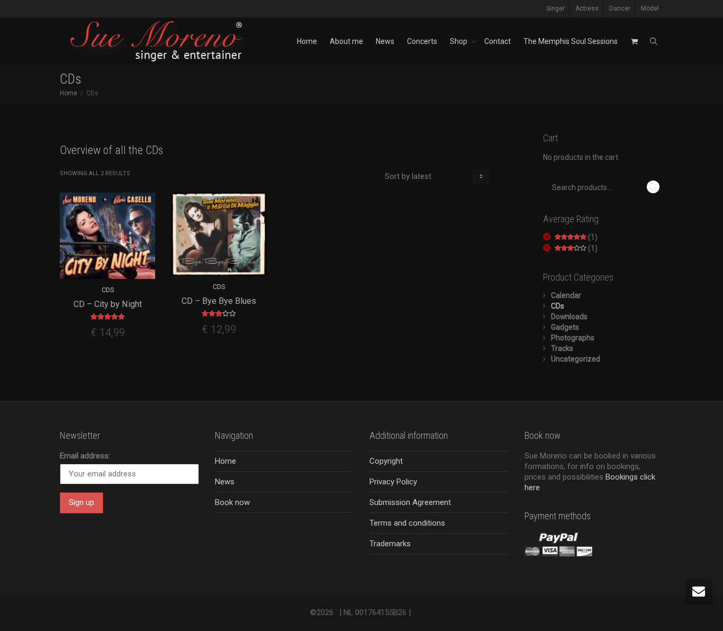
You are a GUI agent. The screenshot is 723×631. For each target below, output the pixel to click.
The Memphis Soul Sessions (570, 41)
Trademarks (390, 543)
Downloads (569, 316)
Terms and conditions (407, 523)
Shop (459, 41)
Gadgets (565, 327)
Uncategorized (575, 359)
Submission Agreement (410, 502)
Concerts (422, 41)
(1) (576, 237)
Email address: (85, 456)
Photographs (572, 337)
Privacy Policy (393, 481)
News (385, 41)
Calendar (566, 295)
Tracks (562, 348)
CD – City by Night (108, 304)
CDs (108, 290)
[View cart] (634, 41)
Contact (497, 41)
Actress (587, 8)
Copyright (386, 461)
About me (346, 41)
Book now (232, 502)
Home (307, 41)
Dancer (619, 8)
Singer (555, 8)
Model (650, 8)
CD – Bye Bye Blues (219, 301)
